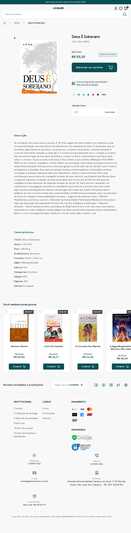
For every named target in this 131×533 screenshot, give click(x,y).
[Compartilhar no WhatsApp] (74, 94)
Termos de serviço (23, 428)
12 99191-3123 (34, 462)
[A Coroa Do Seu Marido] (88, 327)
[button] (116, 8)
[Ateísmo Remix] (19, 327)
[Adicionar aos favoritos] (6, 311)
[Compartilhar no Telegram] (88, 94)
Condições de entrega (25, 413)
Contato (18, 408)
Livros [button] (47, 401)
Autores (47, 418)
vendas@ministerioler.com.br (34, 480)
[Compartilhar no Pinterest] (93, 94)
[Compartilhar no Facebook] (78, 94)
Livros (46, 408)
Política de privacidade (26, 418)
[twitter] (118, 385)
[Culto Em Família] (53, 327)
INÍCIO (17, 23)
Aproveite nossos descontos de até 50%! (65, 2)
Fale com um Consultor (87, 85)
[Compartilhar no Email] (98, 94)
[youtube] (103, 385)
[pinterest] (126, 385)
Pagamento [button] (78, 401)
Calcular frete (79, 105)
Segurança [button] (78, 429)
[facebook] (96, 385)
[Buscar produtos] (124, 14)
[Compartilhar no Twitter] (83, 94)
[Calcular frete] (109, 112)
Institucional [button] (23, 401)
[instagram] (111, 385)
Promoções (49, 413)
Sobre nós (19, 423)
